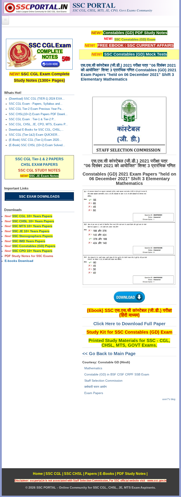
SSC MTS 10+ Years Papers (32, 226)
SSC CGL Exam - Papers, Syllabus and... (35, 103)
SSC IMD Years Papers (28, 241)
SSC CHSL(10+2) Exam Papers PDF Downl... (38, 114)
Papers (91, 474)
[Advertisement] (129, 437)
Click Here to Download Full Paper (129, 323)
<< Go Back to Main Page (109, 353)
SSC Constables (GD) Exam (134, 39)
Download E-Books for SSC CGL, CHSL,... (36, 129)
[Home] (37, 12)
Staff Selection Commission (103, 380)
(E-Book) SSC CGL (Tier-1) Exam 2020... (35, 139)
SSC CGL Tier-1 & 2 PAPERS (39, 159)
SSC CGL (53, 474)
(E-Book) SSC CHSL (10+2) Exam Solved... (37, 145)
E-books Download (19, 261)
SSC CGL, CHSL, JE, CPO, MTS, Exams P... (38, 124)
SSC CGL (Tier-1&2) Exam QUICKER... (34, 134)
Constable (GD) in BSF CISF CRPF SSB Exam (116, 374)
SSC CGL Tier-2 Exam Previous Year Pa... (36, 108)
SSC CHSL (73, 474)
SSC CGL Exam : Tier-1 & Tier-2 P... (32, 119)
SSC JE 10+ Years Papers (30, 231)
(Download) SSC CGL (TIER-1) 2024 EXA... (37, 98)
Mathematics (93, 368)
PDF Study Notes (131, 474)
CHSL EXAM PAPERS (39, 164)
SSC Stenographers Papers (32, 236)
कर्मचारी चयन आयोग (95, 387)
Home (38, 474)
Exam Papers (93, 393)
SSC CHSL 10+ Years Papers (33, 221)
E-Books (107, 474)
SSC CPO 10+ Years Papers (32, 251)
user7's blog (168, 399)
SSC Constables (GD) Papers (33, 246)
